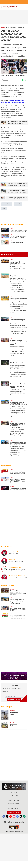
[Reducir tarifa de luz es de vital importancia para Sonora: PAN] (5, 230)
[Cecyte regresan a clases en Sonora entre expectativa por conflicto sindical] (5, 429)
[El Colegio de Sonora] (4, 569)
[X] (7, 816)
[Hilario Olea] (4, 561)
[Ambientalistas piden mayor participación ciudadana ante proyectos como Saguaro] (5, 283)
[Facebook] (3, 816)
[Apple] (21, 816)
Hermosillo (18, 204)
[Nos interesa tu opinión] (14, 786)
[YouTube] (10, 816)
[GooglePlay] (24, 816)
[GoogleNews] (17, 816)
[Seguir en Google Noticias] (25, 80)
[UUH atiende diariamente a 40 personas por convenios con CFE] (5, 243)
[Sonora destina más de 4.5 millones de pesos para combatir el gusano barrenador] (5, 409)
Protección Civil (6, 204)
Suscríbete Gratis (14, 699)
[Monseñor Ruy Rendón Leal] (4, 577)
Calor (4, 208)
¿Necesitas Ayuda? (14, 812)
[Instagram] (14, 816)
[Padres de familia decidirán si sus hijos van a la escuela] (5, 236)
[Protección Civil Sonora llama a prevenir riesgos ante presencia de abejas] (5, 305)
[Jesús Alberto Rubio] (4, 553)
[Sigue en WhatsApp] (22, 80)
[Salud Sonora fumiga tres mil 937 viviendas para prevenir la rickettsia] (5, 608)
